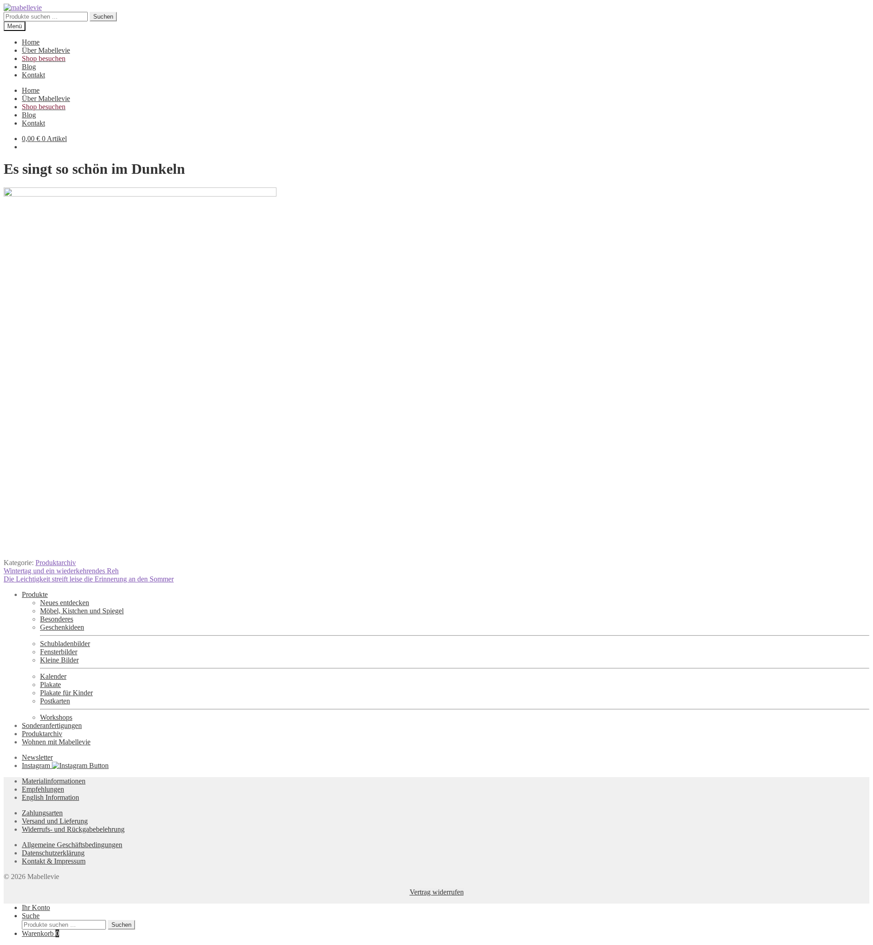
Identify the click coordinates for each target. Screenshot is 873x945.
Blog (29, 67)
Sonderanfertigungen (52, 725)
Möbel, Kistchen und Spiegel (82, 611)
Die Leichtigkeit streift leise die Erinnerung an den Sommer (89, 579)
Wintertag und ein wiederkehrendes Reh (61, 571)
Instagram (37, 765)
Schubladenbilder (65, 643)
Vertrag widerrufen (437, 892)
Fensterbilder (58, 652)
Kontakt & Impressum (53, 861)
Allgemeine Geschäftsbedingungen (72, 845)
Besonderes (56, 619)
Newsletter (37, 757)
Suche (31, 916)
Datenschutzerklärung (53, 853)
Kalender (53, 676)
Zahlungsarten (42, 813)
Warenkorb (40, 933)
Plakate (50, 684)
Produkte (35, 594)
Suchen (103, 16)
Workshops (56, 717)
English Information (50, 797)
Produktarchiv (55, 562)
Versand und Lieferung (55, 821)
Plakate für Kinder (66, 693)
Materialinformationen (53, 781)
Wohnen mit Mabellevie (56, 742)
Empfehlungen (43, 789)
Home (31, 42)
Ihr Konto (36, 907)
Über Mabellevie (46, 50)
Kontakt (33, 75)
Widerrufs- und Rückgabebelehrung (73, 829)
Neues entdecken (64, 602)
